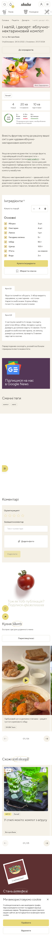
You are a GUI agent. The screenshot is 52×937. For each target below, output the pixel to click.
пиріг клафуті (33, 159)
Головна (5, 20)
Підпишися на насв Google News (19, 382)
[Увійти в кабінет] (41, 4)
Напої (7, 814)
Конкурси (33, 12)
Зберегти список (28, 271)
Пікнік (11, 12)
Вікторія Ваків (13, 37)
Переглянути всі (26, 638)
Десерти (26, 20)
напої (14, 404)
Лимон (12, 233)
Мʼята (11, 251)
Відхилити (26, 930)
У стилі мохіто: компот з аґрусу (25, 819)
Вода (11, 255)
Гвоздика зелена (17, 237)
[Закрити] (47, 899)
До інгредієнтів (26, 50)
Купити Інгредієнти (26, 263)
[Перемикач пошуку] (4, 4)
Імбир (11, 242)
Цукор (12, 246)
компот (6, 404)
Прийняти (26, 923)
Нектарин (13, 228)
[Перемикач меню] (47, 4)
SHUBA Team (11, 727)
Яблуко (12, 223)
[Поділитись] (5, 616)
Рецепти (15, 20)
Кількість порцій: (11, 209)
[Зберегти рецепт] (5, 608)
